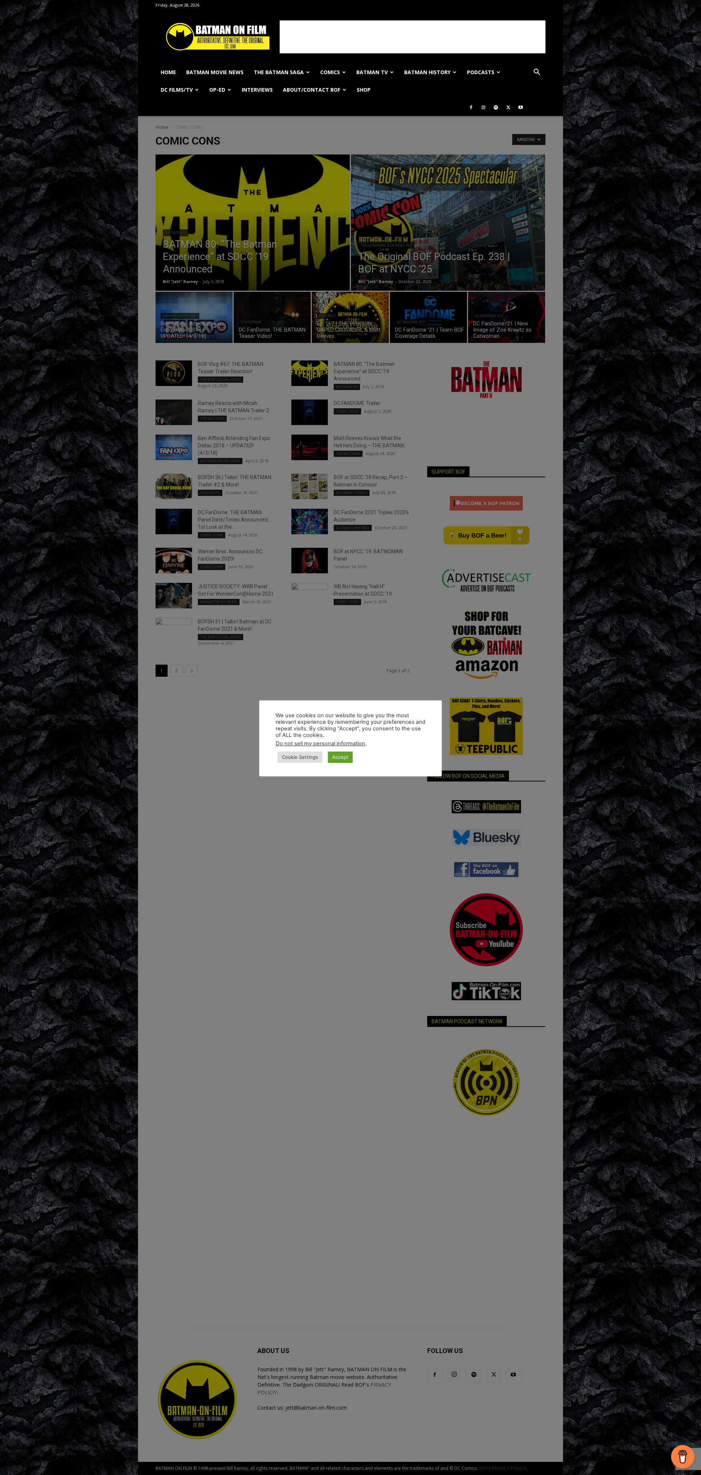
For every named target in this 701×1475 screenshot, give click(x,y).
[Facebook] (471, 107)
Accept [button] (340, 757)
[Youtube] (520, 107)
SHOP (364, 89)
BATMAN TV (372, 72)
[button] (536, 72)
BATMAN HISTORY (427, 72)
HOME (168, 72)
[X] (508, 107)
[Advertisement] (412, 36)
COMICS (330, 72)
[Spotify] (495, 107)
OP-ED (217, 89)
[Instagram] (483, 107)
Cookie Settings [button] (300, 757)
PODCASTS (480, 72)
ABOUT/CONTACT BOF (311, 89)
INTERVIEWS (257, 89)
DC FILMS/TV (177, 89)
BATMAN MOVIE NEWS (215, 72)
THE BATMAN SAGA (279, 72)
